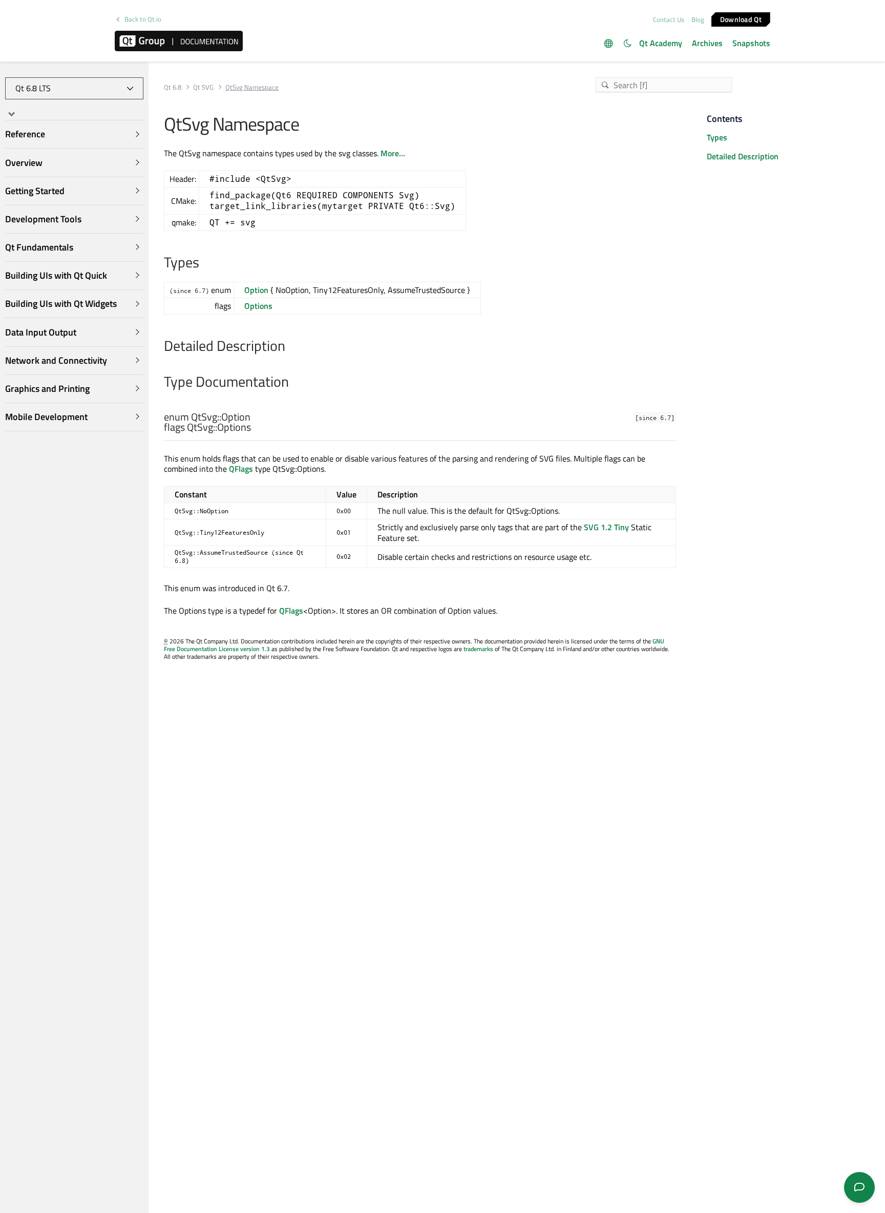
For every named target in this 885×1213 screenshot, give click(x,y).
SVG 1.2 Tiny (606, 527)
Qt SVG (203, 87)
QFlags (241, 469)
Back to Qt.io (142, 19)
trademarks (478, 649)
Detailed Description (742, 156)
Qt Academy (660, 43)
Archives (707, 43)
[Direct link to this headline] (204, 263)
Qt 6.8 (172, 87)
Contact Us (668, 19)
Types (717, 137)
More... (393, 153)
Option (256, 290)
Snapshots (751, 43)
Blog (697, 19)
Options (258, 306)
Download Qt (741, 18)
